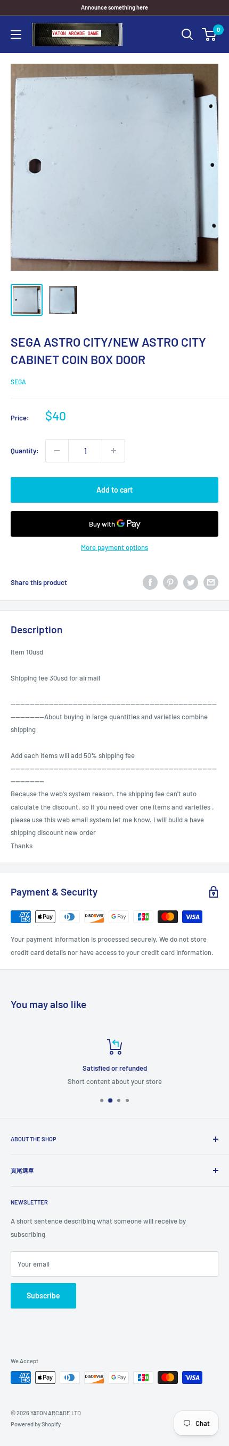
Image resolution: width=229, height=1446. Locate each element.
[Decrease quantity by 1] (57, 451)
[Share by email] (210, 582)
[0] (209, 34)
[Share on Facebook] (150, 582)
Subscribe (43, 1295)
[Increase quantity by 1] (113, 451)
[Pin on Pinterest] (170, 582)
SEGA (18, 381)
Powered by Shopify (36, 1424)
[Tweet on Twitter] (190, 582)
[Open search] (187, 34)
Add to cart (114, 489)
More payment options (114, 547)
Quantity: (25, 450)
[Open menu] (16, 34)
